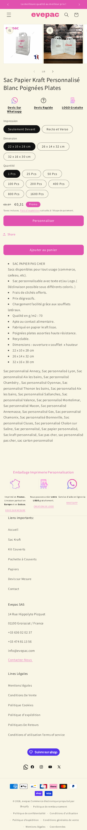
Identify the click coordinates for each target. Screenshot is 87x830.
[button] (9, 15)
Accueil (13, 529)
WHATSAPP (71, 502)
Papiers (13, 569)
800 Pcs (14, 194)
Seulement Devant (22, 129)
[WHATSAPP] (72, 488)
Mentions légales (20, 685)
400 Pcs (59, 184)
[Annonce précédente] (7, 4)
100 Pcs (13, 184)
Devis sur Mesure (20, 579)
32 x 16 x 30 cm (19, 156)
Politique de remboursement (50, 806)
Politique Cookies (20, 705)
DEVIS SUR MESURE (15, 510)
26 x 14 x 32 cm (53, 146)
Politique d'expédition (24, 715)
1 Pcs (12, 174)
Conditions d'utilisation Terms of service (36, 735)
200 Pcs (36, 184)
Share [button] (11, 234)
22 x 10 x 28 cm (19, 146)
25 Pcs (31, 174)
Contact (13, 589)
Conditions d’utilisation (64, 813)
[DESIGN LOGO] (43, 488)
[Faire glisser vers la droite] (52, 71)
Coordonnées (58, 826)
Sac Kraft (14, 539)
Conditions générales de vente (61, 819)
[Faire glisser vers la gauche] (34, 71)
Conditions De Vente (22, 695)
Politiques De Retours (23, 725)
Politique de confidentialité (29, 813)
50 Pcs (52, 174)
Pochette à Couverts (22, 559)
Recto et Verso (57, 129)
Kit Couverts (16, 549)
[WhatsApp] (25, 770)
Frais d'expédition (30, 210)
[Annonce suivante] (79, 4)
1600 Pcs (37, 194)
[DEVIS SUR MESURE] (15, 488)
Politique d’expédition (26, 819)
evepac (26, 801)
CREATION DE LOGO (44, 506)
